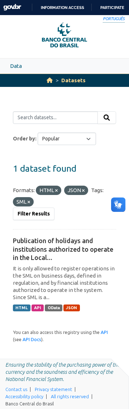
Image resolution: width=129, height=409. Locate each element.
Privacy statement (53, 389)
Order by (24, 138)
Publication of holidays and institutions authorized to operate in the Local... (63, 249)
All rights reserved (70, 396)
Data (16, 66)
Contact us (16, 389)
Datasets (73, 80)
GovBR (12, 7)
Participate (112, 7)
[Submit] (106, 117)
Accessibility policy (24, 396)
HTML (21, 308)
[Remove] (56, 191)
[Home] (50, 80)
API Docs (32, 339)
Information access (62, 7)
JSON (71, 308)
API (37, 308)
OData (54, 308)
